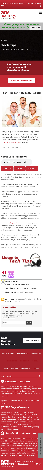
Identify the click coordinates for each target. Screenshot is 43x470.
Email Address (9, 318)
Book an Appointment (21, 81)
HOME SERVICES (36, 353)
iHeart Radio (15, 301)
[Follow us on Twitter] (37, 464)
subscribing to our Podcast (30, 299)
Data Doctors (7, 463)
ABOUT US (14, 368)
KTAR (18, 284)
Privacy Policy (23, 464)
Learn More (35, 28)
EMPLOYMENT (25, 368)
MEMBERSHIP (24, 361)
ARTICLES (36, 368)
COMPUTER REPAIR (8, 353)
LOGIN (6, 368)
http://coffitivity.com (16, 223)
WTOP (25, 288)
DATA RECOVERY (22, 353)
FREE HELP (35, 361)
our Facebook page (11, 142)
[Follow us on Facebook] (34, 464)
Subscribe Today (32, 340)
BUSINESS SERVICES (11, 361)
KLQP (22, 292)
